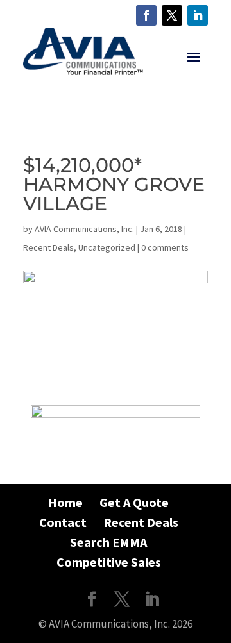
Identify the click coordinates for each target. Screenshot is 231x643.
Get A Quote (134, 502)
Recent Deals (48, 247)
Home (65, 502)
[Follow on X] (172, 15)
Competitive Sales (108, 562)
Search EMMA (108, 542)
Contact (63, 522)
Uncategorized (106, 247)
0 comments (165, 247)
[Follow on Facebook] (146, 15)
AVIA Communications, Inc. (84, 229)
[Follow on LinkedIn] (197, 15)
